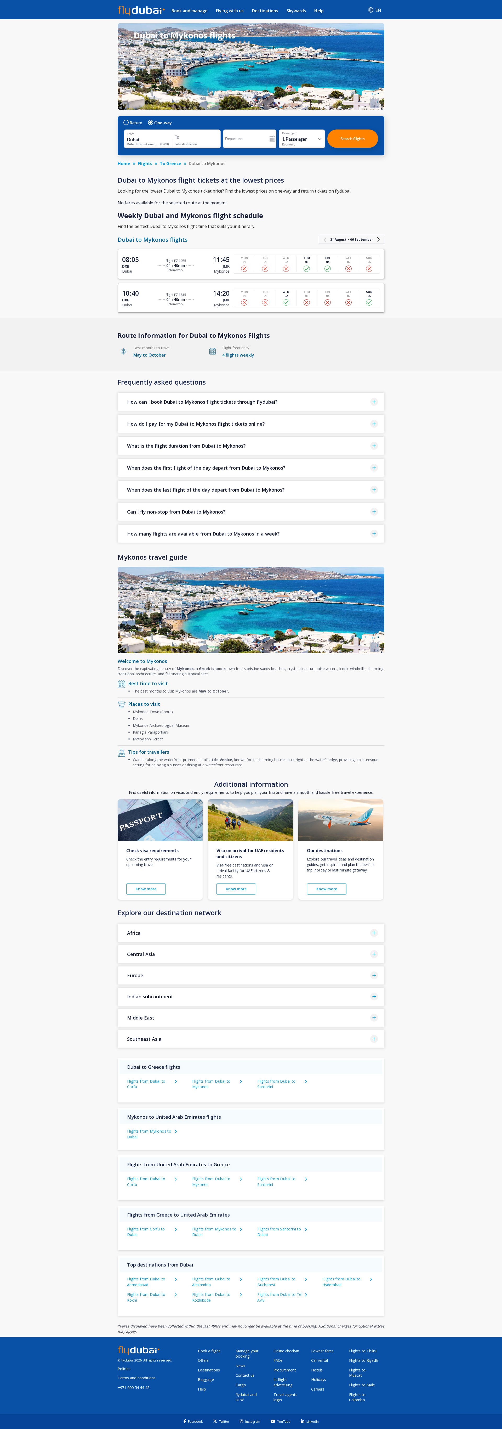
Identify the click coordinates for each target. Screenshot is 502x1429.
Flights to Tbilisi (362, 1350)
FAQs (278, 1360)
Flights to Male (362, 1384)
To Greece (170, 163)
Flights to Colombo (357, 1397)
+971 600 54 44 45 (133, 1387)
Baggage (206, 1379)
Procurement (284, 1370)
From (130, 134)
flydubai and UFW (246, 1397)
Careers (317, 1389)
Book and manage (190, 11)
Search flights (352, 138)
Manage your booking (247, 1353)
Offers (203, 1360)
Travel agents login (285, 1397)
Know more (146, 888)
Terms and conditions (137, 1377)
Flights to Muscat (357, 1373)
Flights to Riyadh (363, 1360)
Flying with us (230, 11)
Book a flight (209, 1350)
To (177, 137)
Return (136, 123)
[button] (251, 402)
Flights (145, 163)
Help (319, 11)
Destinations (265, 11)
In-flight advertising (283, 1382)
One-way (163, 123)
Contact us (245, 1375)
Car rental (319, 1360)
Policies (124, 1368)
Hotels (317, 1370)
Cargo (241, 1384)
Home (124, 163)
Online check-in (286, 1350)
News (240, 1365)
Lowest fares (322, 1350)
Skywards (296, 11)
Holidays (318, 1379)
